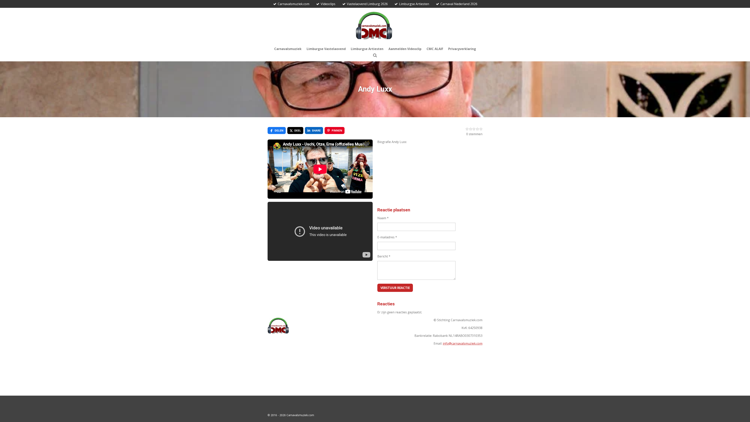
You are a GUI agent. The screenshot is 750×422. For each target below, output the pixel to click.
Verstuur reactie (395, 288)
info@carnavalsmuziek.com (462, 343)
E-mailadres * (387, 237)
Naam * (383, 218)
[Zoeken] (375, 55)
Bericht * (383, 256)
